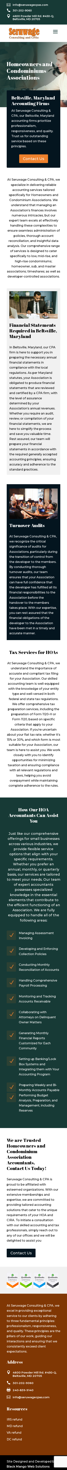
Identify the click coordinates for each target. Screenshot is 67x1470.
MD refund (15, 1426)
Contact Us (33, 158)
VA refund (14, 1432)
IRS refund (14, 1419)
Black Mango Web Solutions (28, 1466)
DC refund (14, 1439)
